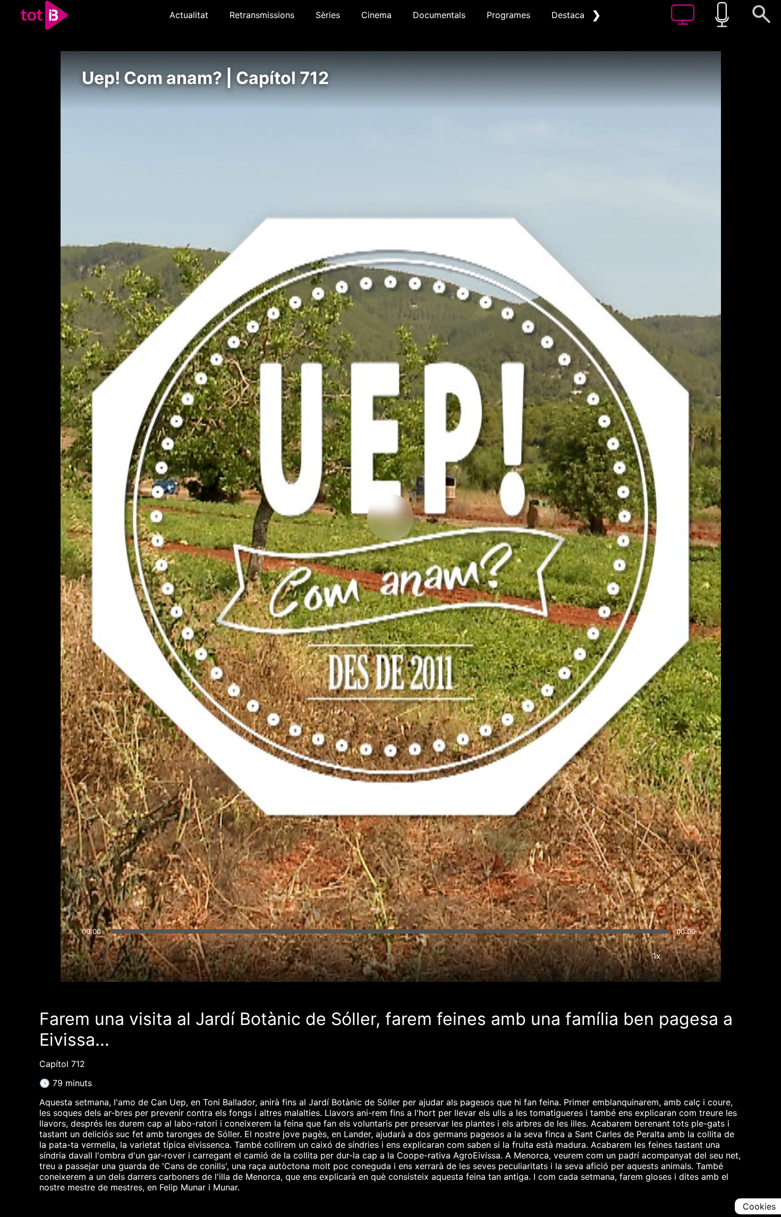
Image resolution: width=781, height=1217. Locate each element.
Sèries (328, 15)
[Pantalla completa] (688, 956)
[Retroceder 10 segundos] (335, 517)
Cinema (376, 15)
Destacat (569, 15)
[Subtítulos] (593, 956)
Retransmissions (262, 15)
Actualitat (188, 15)
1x (656, 956)
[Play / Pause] (390, 517)
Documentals (439, 15)
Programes (508, 15)
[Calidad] (625, 956)
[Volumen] (93, 956)
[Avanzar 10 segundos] (446, 517)
